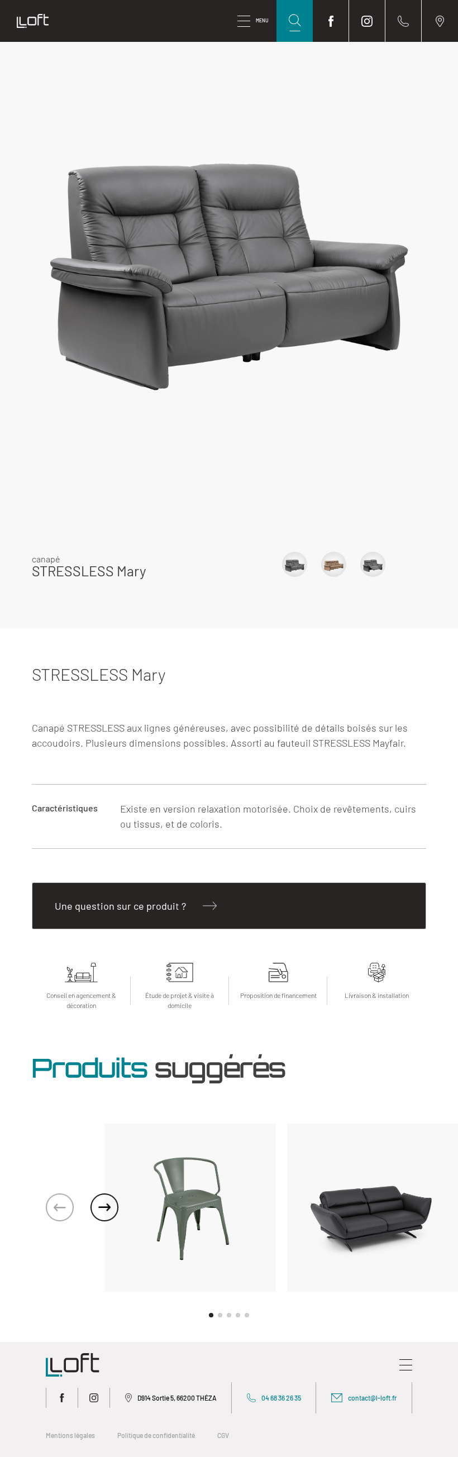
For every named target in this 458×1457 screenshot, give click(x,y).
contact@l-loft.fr (372, 1398)
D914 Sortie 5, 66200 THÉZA (177, 1398)
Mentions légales (70, 1435)
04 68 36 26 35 (281, 1398)
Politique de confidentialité (156, 1435)
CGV (223, 1435)
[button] (104, 1207)
